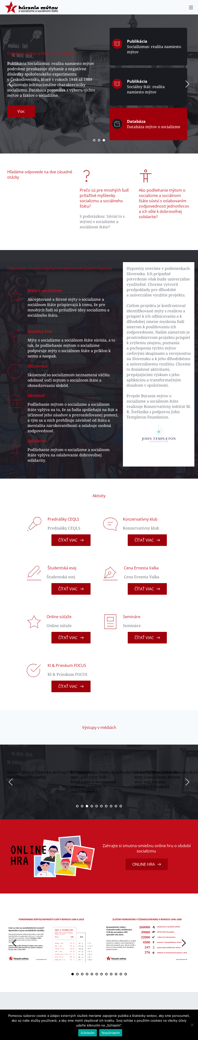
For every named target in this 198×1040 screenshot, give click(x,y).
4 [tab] (92, 806)
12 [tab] (125, 974)
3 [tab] (104, 140)
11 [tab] (121, 974)
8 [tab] (111, 806)
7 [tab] (106, 806)
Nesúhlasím (111, 1033)
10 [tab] (121, 806)
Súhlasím (87, 1033)
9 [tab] (116, 806)
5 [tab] (96, 806)
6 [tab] (101, 806)
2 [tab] (99, 140)
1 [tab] (94, 140)
